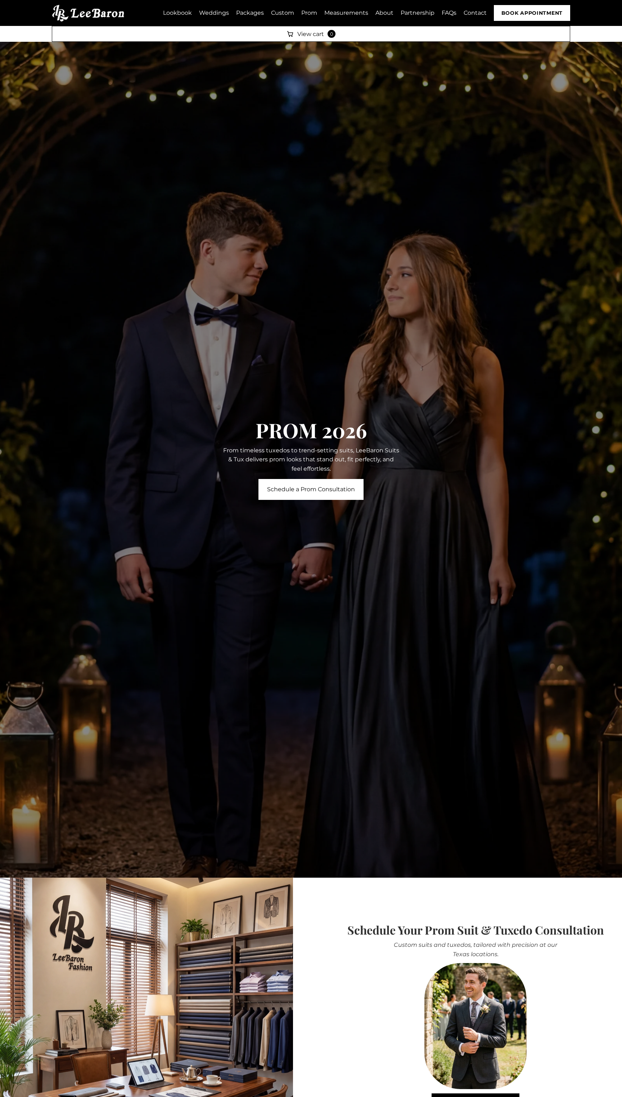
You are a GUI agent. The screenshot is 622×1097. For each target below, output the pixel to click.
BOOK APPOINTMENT (532, 13)
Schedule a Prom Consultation (311, 489)
